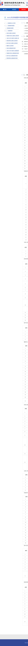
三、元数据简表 (8, 30)
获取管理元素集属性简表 (12, 58)
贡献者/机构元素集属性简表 (12, 53)
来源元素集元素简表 (11, 33)
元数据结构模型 (9, 28)
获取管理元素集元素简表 (12, 40)
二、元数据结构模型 (9, 25)
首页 (5, 9)
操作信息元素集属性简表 (12, 55)
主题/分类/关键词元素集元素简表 (12, 38)
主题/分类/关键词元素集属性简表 (12, 50)
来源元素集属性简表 (11, 48)
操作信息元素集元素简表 (12, 43)
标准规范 (14, 9)
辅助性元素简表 (9, 45)
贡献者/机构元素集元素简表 (12, 35)
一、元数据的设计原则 (10, 23)
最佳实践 (24, 9)
